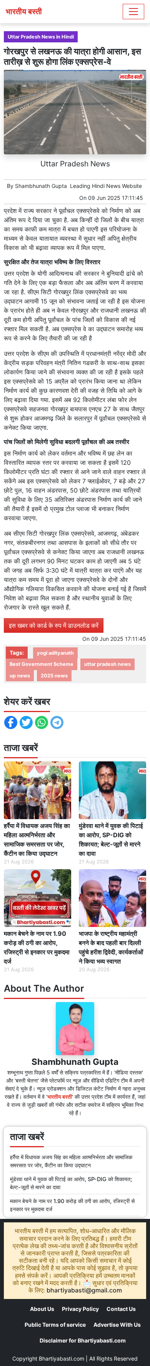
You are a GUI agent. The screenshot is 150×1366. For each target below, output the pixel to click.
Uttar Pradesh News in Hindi (41, 37)
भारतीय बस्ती (24, 11)
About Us (42, 1309)
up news (20, 676)
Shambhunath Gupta (41, 186)
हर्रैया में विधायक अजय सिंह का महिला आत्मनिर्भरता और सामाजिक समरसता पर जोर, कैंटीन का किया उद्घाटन (37, 839)
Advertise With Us (117, 1324)
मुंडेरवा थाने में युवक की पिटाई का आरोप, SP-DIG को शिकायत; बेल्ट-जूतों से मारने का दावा (111, 839)
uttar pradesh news (107, 664)
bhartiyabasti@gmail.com (84, 1290)
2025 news (54, 676)
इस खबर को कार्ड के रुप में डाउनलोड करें (53, 625)
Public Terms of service (55, 1324)
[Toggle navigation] (133, 11)
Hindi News (106, 186)
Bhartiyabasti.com (61, 1358)
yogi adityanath (55, 653)
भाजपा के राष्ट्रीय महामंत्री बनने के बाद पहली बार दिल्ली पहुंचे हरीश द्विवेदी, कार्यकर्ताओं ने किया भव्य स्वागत (111, 947)
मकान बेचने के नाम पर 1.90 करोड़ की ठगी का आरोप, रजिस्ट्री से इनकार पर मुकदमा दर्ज (37, 947)
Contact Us (121, 1309)
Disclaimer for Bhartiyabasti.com (83, 1340)
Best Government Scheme (41, 664)
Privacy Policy (80, 1309)
